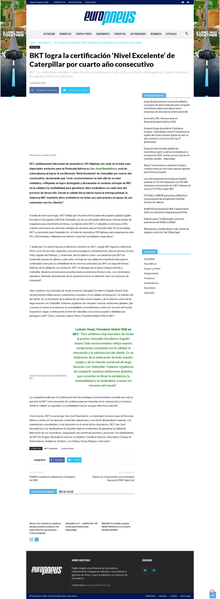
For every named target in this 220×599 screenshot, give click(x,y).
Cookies (173, 596)
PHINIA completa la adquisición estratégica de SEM (52, 478)
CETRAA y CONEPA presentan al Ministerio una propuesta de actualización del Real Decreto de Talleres (165, 199)
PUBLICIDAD (90, 2)
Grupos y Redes (84, 33)
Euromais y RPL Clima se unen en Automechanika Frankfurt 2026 (161, 120)
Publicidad (150, 596)
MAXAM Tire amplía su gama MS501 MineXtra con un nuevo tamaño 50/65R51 (116, 526)
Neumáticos (65, 33)
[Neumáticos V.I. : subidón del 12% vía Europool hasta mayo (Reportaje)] (82, 509)
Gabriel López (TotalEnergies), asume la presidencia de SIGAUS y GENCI (164, 221)
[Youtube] (188, 2)
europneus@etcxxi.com (98, 585)
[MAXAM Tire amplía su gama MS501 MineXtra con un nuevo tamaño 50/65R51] (118, 509)
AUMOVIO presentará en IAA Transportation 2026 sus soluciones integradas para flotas (166, 211)
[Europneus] (110, 17)
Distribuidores (138, 33)
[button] (187, 33)
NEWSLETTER (59, 2)
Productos (120, 33)
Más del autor (66, 491)
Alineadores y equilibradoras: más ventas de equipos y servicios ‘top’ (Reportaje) (166, 231)
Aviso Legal (185, 596)
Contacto (162, 596)
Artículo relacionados (43, 491)
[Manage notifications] (212, 591)
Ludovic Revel (67, 448)
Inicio (32, 42)
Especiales (171, 33)
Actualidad (49, 33)
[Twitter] (182, 2)
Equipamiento (103, 33)
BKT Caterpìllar (51, 448)
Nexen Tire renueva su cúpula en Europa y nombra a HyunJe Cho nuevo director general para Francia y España (167, 168)
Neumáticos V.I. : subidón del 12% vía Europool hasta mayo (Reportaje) (82, 526)
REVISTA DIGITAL (75, 2)
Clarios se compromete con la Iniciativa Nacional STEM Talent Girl (113, 478)
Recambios (156, 33)
